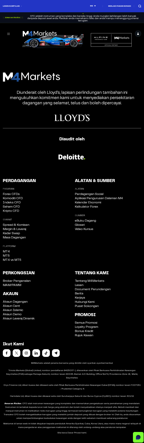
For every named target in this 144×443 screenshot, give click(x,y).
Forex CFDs (11, 194)
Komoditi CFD (13, 198)
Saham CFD (11, 206)
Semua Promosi (86, 322)
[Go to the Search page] (139, 6)
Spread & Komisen (16, 224)
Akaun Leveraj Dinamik (19, 318)
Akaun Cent (11, 306)
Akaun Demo (12, 314)
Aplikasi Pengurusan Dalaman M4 (99, 198)
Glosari (80, 224)
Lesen (79, 285)
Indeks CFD (12, 202)
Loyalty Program (86, 327)
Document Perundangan (93, 289)
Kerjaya (80, 297)
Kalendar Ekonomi (88, 202)
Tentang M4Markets (89, 280)
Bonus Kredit (84, 331)
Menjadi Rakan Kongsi (119, 6)
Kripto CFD (11, 210)
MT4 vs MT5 (12, 259)
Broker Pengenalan (17, 280)
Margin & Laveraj (14, 229)
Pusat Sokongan (87, 306)
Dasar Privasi (74, 433)
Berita (79, 293)
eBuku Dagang (85, 220)
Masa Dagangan (14, 237)
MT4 (6, 251)
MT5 (6, 255)
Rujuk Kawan (84, 335)
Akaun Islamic (13, 310)
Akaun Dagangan (15, 301)
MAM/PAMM (12, 285)
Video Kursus (84, 229)
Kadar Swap (11, 233)
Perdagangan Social (89, 194)
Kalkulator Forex (86, 206)
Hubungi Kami (84, 302)
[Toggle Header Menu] (8, 33)
